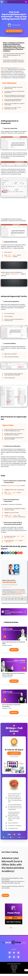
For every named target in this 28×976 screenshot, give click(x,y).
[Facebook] (5, 553)
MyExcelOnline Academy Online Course (14, 594)
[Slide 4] (14, 928)
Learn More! (5, 895)
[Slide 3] (12, 928)
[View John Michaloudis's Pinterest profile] (15, 599)
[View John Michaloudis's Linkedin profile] (12, 599)
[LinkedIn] (7, 553)
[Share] (15, 553)
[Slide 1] (9, 928)
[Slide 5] (16, 928)
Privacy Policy (14, 966)
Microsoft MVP (17, 590)
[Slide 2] (10, 928)
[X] (2, 553)
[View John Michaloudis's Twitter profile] (19, 599)
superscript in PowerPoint (14, 485)
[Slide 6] (18, 928)
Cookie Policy (14, 968)
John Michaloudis (9, 582)
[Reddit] (21, 553)
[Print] (18, 553)
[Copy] (10, 553)
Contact (14, 972)
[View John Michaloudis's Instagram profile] (9, 599)
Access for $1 (14, 753)
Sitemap (14, 969)
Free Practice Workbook (15, 31)
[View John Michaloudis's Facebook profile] (6, 599)
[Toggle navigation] (26, 2)
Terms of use (14, 965)
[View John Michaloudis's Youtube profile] (22, 599)
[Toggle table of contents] (26, 970)
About (14, 970)
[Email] (13, 553)
